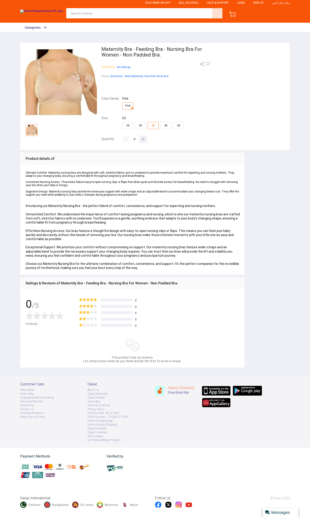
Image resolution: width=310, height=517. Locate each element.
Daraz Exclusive (97, 428)
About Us (93, 389)
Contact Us (26, 409)
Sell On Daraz (189, 2)
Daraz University (97, 432)
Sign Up (258, 2)
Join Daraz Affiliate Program (104, 440)
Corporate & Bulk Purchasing (37, 397)
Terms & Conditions (99, 405)
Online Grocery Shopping (102, 424)
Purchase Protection (32, 413)
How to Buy (27, 393)
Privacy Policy (96, 409)
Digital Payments (98, 393)
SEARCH (217, 13)
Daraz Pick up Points (32, 417)
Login (241, 2)
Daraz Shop (27, 405)
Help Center (27, 389)
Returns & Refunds (31, 401)
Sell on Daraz (95, 436)
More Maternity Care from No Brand (146, 76)
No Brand (116, 76)
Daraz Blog (94, 401)
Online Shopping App (100, 420)
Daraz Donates (96, 397)
